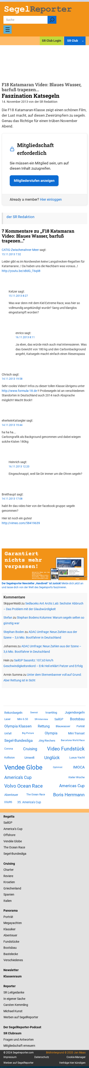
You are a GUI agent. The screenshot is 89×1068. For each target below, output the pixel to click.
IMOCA (79, 767)
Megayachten (12, 923)
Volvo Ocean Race (23, 786)
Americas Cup (72, 785)
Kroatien (9, 882)
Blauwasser (63, 726)
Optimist (57, 767)
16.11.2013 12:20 (19, 466)
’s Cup (18, 829)
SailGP (58, 719)
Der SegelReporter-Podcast (22, 1027)
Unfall (7, 733)
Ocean (13, 847)
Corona (8, 748)
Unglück (52, 757)
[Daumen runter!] (3, 283)
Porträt (80, 726)
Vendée (8, 841)
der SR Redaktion (20, 217)
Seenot (34, 712)
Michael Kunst (12, 1011)
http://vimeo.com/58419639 (21, 523)
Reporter (9, 986)
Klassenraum (12, 976)
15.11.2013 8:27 (18, 295)
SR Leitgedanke (13, 992)
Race (21, 847)
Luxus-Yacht (77, 757)
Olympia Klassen (18, 726)
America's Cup (18, 777)
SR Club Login (51, 40)
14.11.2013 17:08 (12, 498)
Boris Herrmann (69, 794)
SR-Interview (41, 719)
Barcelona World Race (73, 740)
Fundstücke (11, 941)
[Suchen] (52, 20)
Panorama (10, 910)
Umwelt (29, 757)
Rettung (44, 726)
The (6, 847)
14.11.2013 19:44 (12, 425)
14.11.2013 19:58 (12, 378)
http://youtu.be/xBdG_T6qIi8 (21, 271)
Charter (8, 869)
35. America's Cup (29, 802)
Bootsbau (77, 719)
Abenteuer (11, 794)
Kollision (9, 757)
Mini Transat (76, 733)
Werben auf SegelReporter (20, 1017)
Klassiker (9, 929)
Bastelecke (10, 954)
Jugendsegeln (75, 712)
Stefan (7, 617)
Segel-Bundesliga (18, 740)
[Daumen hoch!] (3, 278)
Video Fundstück (66, 749)
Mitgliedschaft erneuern (19, 1045)
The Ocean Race (35, 794)
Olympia (51, 733)
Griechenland (12, 888)
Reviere (8, 876)
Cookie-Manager (76, 1057)
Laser (7, 719)
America (8, 829)
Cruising (30, 749)
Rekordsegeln (13, 712)
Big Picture (28, 733)
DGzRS (8, 802)
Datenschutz (41, 1057)
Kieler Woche (76, 777)
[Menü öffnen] (7, 29)
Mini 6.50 (22, 719)
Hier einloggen (51, 199)
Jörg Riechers (46, 740)
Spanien (8, 894)
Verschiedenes (13, 960)
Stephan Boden (13, 632)
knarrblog (51, 712)
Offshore (9, 835)
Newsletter (11, 970)
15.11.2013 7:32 (11, 254)
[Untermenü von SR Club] (83, 41)
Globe (17, 841)
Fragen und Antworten (18, 1039)
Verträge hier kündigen (72, 1062)
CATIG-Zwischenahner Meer (20, 250)
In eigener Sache (14, 998)
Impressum (10, 1057)
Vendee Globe (23, 767)
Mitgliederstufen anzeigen (34, 181)
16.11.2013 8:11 (25, 337)
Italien (7, 900)
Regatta (8, 816)
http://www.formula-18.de (19, 390)
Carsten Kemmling (15, 1005)
